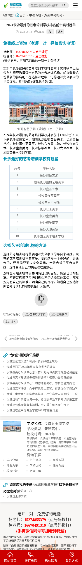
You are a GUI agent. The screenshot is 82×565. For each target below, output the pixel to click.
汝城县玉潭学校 (56, 423)
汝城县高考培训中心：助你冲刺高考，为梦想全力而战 (41, 383)
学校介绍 (12, 460)
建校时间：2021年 (41, 434)
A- (50, 31)
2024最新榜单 (59, 314)
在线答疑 (58, 460)
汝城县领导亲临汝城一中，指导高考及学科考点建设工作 (42, 399)
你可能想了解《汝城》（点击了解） (41, 129)
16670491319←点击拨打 (32, 56)
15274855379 (35, 520)
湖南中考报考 (53, 15)
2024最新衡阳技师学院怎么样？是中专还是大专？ (38, 337)
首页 (22, 15)
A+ (60, 31)
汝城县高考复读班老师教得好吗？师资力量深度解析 (39, 377)
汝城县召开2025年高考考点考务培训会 (31, 366)
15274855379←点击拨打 (32, 52)
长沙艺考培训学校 (34, 314)
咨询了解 (34, 455)
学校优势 (35, 465)
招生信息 (35, 460)
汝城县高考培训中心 (19, 490)
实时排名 (10, 322)
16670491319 (35, 525)
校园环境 (12, 470)
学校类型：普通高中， (44, 429)
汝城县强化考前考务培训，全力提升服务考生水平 (38, 404)
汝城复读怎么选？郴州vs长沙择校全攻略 (32, 361)
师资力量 (12, 465)
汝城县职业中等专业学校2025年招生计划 (32, 410)
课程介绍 (58, 465)
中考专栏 (35, 15)
